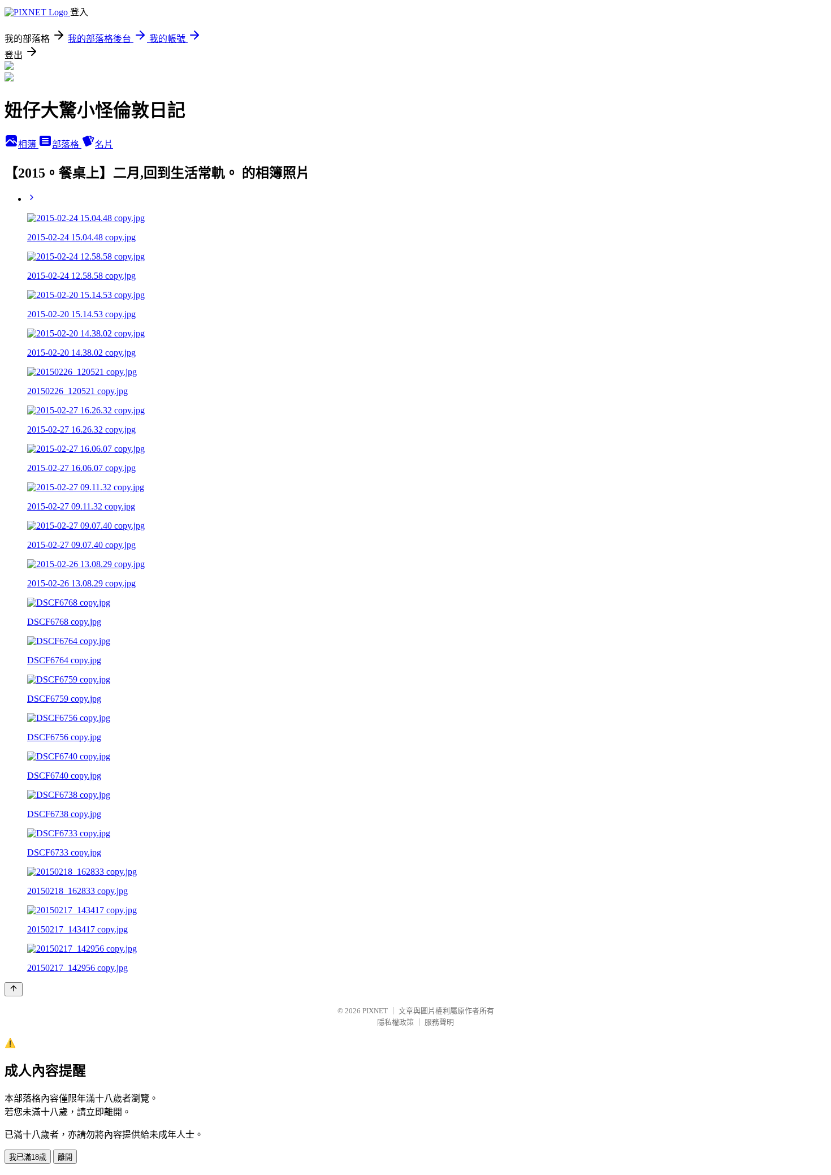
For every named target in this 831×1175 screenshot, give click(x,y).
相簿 (28, 144)
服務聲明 (439, 1022)
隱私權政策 (395, 1022)
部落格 (66, 144)
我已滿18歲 (27, 1157)
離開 (65, 1157)
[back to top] (14, 989)
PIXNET (375, 1010)
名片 (104, 144)
